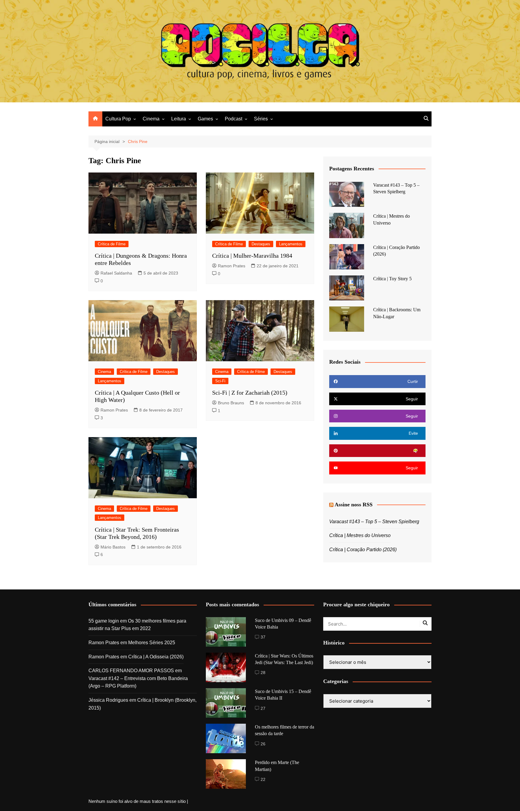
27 (263, 708)
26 (263, 743)
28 (263, 672)
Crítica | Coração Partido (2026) (363, 549)
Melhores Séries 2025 (151, 642)
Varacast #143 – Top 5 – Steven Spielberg (374, 521)
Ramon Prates (231, 265)
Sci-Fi (220, 381)
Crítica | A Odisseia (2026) (156, 656)
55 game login (103, 620)
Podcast (233, 118)
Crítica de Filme (111, 244)
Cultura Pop (118, 118)
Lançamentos (290, 244)
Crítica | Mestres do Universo (360, 535)
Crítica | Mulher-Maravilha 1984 (252, 255)
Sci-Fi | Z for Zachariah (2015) (249, 392)
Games (205, 118)
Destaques (261, 244)
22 (263, 779)
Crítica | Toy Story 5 (392, 278)
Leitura (178, 118)
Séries (261, 118)
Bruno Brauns (231, 402)
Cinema (151, 118)
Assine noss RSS (354, 505)
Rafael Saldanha (116, 273)
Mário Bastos (113, 547)
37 (263, 637)
